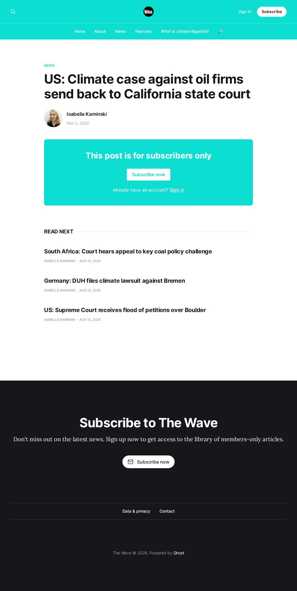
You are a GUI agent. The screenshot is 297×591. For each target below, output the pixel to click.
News (120, 31)
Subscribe (272, 11)
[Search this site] (13, 11)
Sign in (244, 11)
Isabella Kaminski (87, 114)
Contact (167, 511)
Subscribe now (148, 174)
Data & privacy (136, 511)
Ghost (178, 552)
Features (143, 31)
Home (79, 31)
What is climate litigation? (185, 31)
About (100, 31)
